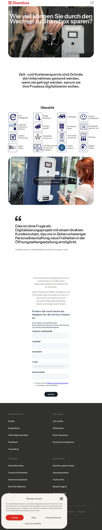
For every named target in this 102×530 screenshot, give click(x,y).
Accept (14, 517)
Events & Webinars (17, 486)
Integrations (14, 428)
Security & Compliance (63, 442)
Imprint (81, 511)
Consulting (13, 449)
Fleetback (13, 442)
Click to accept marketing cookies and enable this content (51, 180)
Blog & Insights (60, 486)
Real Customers (60, 435)
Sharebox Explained (17, 479)
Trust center (58, 479)
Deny (34, 517)
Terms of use (68, 511)
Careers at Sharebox (17, 472)
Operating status (61, 472)
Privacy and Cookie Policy (33, 523)
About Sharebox (16, 465)
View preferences (53, 517)
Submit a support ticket (63, 465)
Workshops (58, 428)
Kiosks (11, 421)
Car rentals (58, 421)
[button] (61, 498)
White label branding (18, 435)
